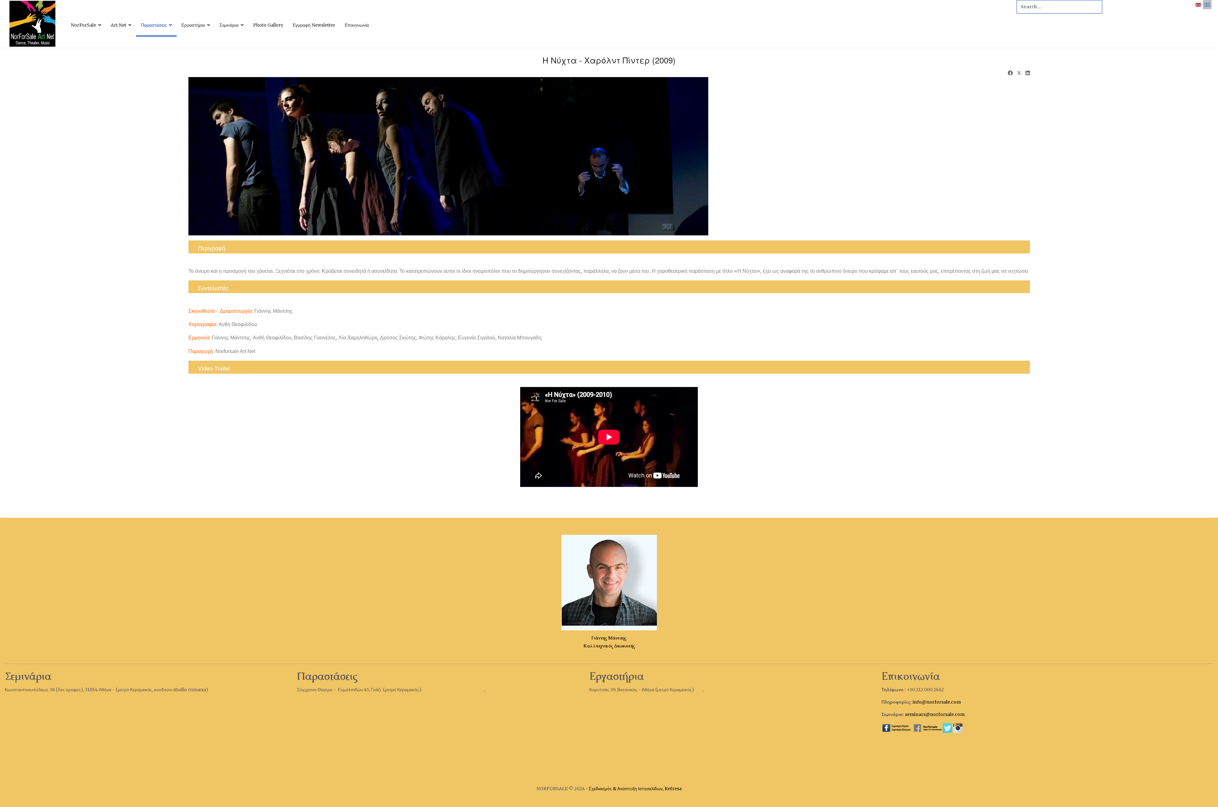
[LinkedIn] (1027, 72)
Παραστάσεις (154, 25)
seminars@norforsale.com (935, 714)
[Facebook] (1010, 72)
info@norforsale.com (937, 702)
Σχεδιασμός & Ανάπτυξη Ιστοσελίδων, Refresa (635, 788)
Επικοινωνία (357, 25)
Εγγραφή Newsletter (314, 25)
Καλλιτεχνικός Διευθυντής (609, 646)
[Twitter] (1019, 73)
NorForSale (83, 25)
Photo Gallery (268, 25)
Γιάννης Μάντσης (609, 638)
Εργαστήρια (193, 25)
